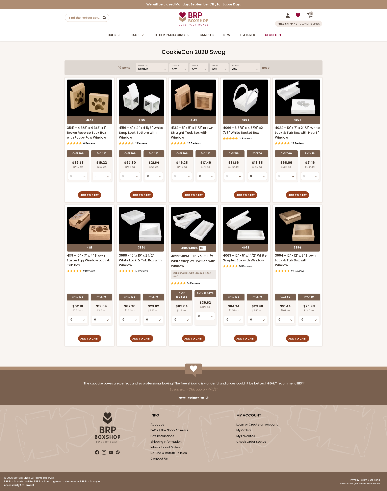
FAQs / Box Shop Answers (169, 430)
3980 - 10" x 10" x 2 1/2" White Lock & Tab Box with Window (140, 260)
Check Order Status (251, 441)
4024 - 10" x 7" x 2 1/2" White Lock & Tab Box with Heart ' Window (297, 132)
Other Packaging (169, 35)
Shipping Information (166, 441)
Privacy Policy (359, 480)
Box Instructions (162, 436)
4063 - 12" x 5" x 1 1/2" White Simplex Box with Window (244, 258)
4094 (208, 273)
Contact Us (159, 458)
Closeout (273, 35)
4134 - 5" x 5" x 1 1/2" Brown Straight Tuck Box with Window (192, 132)
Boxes (110, 35)
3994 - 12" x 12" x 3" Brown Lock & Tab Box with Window (295, 260)
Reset (266, 68)
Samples (207, 35)
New (226, 35)
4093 (191, 273)
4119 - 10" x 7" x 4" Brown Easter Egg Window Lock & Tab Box (88, 260)
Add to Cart (89, 195)
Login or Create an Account (257, 424)
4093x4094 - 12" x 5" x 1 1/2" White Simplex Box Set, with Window (193, 261)
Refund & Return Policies (169, 453)
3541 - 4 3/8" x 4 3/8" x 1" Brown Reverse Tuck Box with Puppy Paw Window (86, 132)
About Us (157, 424)
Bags (135, 35)
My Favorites (245, 436)
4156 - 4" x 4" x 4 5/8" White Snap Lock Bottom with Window (141, 132)
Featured (247, 35)
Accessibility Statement (19, 485)
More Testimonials (191, 397)
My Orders (243, 430)
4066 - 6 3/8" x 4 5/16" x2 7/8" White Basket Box (243, 130)
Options (375, 480)
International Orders (166, 447)
